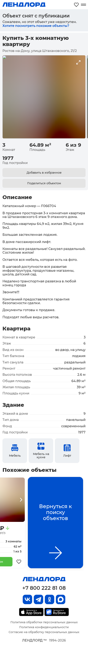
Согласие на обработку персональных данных (44, 632)
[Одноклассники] (49, 599)
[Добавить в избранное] (19, 561)
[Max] (60, 599)
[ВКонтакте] (27, 599)
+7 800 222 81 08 (44, 588)
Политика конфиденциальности (44, 627)
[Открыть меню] (83, 4)
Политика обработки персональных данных (44, 622)
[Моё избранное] (76, 4)
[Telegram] (38, 599)
